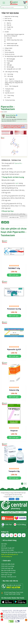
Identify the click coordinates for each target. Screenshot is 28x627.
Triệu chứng (10, 95)
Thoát (17, 499)
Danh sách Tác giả (6, 574)
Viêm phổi (9, 38)
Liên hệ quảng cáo (6, 556)
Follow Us (4, 532)
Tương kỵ (7, 91)
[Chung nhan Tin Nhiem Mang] (17, 621)
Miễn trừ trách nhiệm (7, 550)
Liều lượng (10, 76)
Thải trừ (9, 29)
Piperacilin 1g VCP (14, 349)
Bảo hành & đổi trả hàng (8, 570)
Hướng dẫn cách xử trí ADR (14, 69)
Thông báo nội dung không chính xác (12, 552)
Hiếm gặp (9, 65)
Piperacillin (18, 163)
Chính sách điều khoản (8, 564)
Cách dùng (10, 74)
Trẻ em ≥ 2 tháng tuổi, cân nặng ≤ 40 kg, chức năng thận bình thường (14, 82)
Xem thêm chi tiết (14, 217)
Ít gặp (8, 63)
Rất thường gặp (11, 59)
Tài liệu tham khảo (10, 100)
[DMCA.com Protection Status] (11, 621)
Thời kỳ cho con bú (9, 54)
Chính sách (7, 561)
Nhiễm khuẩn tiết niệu (13, 45)
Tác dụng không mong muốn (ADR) (14, 56)
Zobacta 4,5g (14, 390)
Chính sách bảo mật (17, 496)
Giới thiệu (4, 544)
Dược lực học (8, 18)
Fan (8, 524)
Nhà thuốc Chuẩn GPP (7, 548)
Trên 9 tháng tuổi (13, 86)
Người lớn (11, 79)
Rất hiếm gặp (10, 67)
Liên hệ (3, 546)
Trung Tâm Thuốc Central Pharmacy (14, 612)
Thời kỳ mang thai (9, 52)
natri (16, 183)
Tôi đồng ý (11, 499)
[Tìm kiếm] (25, 7)
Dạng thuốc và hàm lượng (11, 16)
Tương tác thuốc (9, 89)
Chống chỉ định (8, 48)
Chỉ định (7, 31)
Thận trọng (7, 50)
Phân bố (9, 25)
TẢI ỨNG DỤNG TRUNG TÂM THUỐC (12, 598)
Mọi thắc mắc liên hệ (10, 581)
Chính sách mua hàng (7, 566)
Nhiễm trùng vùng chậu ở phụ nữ (13, 40)
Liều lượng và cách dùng (11, 71)
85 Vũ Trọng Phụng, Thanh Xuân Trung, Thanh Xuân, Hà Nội (13, 593)
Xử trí (8, 97)
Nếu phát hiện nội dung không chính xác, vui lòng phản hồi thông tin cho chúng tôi (14, 126)
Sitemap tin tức (11, 577)
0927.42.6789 (13, 587)
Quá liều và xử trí (9, 93)
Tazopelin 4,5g (14, 471)
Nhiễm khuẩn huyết (12, 43)
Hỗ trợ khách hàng (9, 540)
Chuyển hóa (10, 27)
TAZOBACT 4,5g (14, 268)
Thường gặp (10, 61)
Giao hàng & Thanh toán (8, 572)
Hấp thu (9, 23)
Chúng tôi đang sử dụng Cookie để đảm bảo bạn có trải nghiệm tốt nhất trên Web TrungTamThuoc (13, 494)
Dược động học (8, 20)
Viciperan (14, 431)
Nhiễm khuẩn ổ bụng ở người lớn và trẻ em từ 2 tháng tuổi (14, 35)
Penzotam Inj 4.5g (14, 309)
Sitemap (3, 577)
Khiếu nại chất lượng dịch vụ (9, 554)
